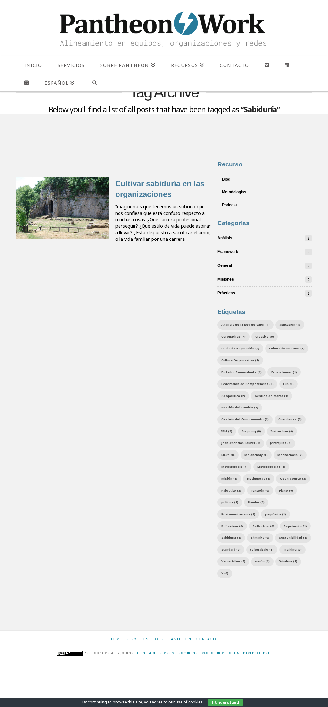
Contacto (207, 639)
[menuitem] (59, 82)
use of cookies (189, 702)
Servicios (138, 639)
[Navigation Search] (94, 82)
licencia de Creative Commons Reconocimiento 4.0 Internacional (202, 653)
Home (116, 639)
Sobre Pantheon (172, 639)
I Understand (225, 702)
